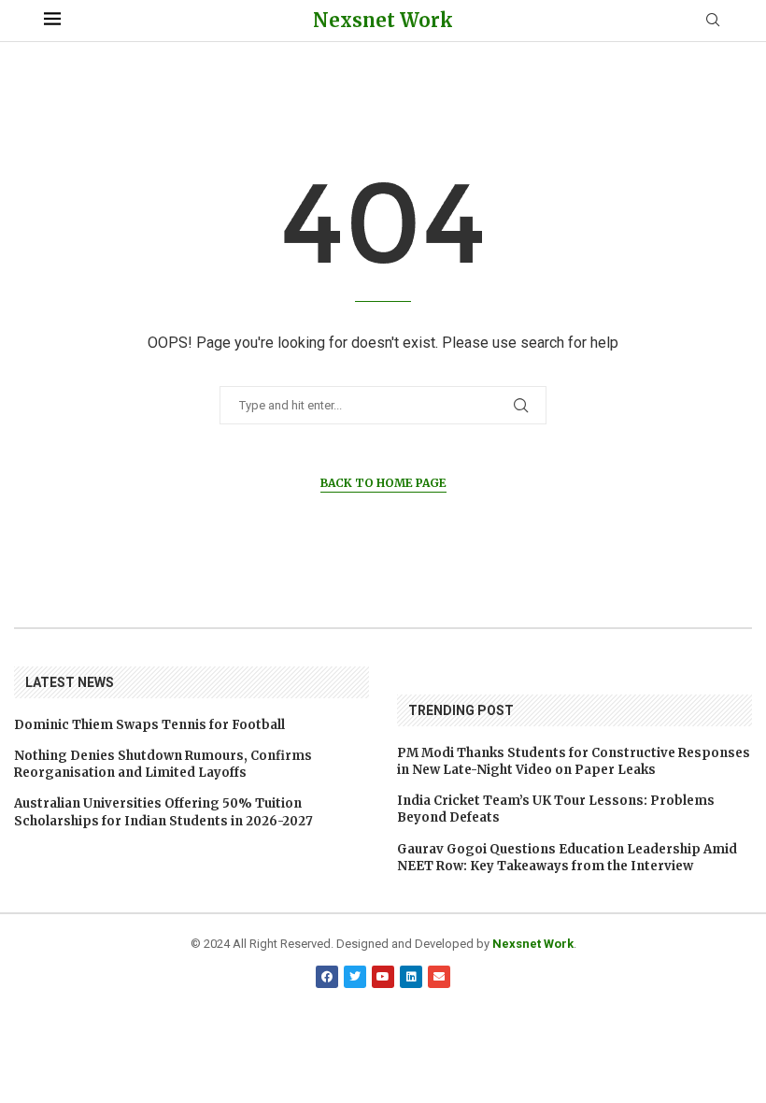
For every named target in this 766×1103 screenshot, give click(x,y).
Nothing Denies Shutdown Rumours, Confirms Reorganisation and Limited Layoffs (163, 764)
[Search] (712, 20)
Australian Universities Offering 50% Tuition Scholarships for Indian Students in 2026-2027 (163, 811)
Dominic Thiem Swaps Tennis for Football (149, 725)
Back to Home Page (383, 483)
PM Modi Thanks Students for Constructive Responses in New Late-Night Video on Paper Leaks (573, 761)
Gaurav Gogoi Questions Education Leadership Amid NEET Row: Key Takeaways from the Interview (567, 857)
